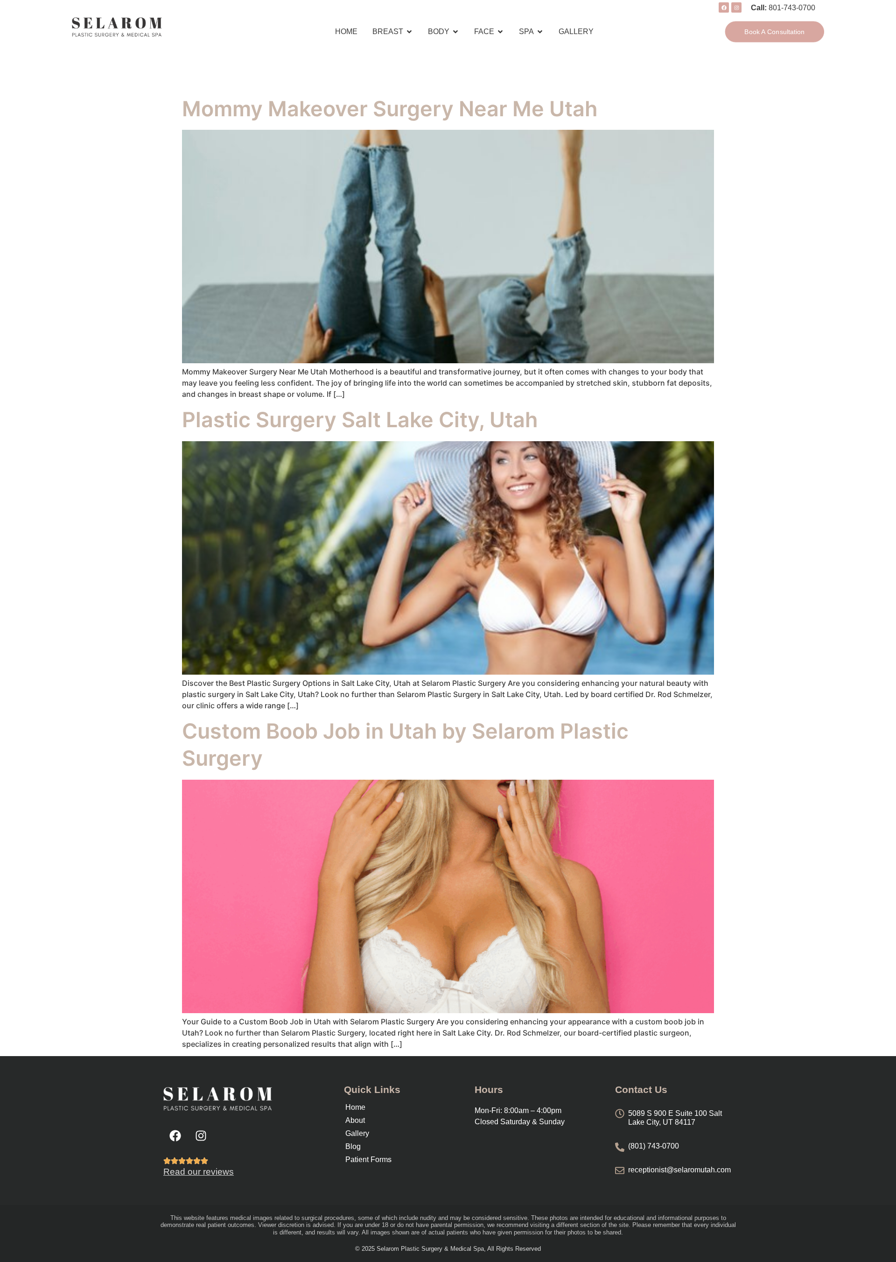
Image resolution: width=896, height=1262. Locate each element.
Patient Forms (368, 1159)
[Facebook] (175, 1136)
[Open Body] (455, 32)
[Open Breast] (409, 32)
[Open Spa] (540, 32)
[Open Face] (500, 32)
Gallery (357, 1133)
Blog (353, 1146)
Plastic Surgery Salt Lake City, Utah (360, 419)
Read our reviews (198, 1172)
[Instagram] (200, 1136)
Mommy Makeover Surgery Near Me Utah (389, 108)
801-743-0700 (792, 8)
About (355, 1120)
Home (355, 1107)
